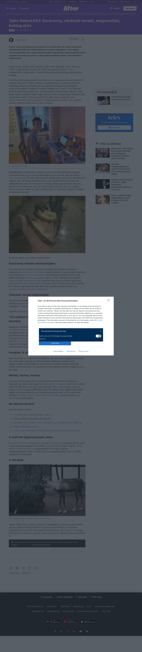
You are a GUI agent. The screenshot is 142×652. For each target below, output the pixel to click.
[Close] (109, 301)
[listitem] (70, 331)
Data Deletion (58, 351)
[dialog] (71, 326)
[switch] (98, 336)
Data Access (71, 351)
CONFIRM (55, 343)
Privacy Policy (83, 351)
